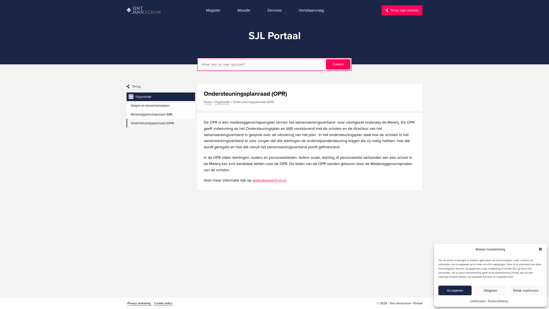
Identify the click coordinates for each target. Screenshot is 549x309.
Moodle (244, 10)
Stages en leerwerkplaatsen (150, 105)
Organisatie (143, 96)
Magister (213, 10)
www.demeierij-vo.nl (269, 180)
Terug (136, 86)
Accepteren (455, 290)
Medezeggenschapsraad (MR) (152, 114)
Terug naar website (404, 10)
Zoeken (338, 64)
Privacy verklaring (498, 301)
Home (208, 102)
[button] (540, 249)
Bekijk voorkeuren (525, 290)
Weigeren (490, 290)
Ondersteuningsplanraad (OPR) (152, 123)
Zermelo (274, 10)
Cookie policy (478, 301)
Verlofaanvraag (311, 10)
